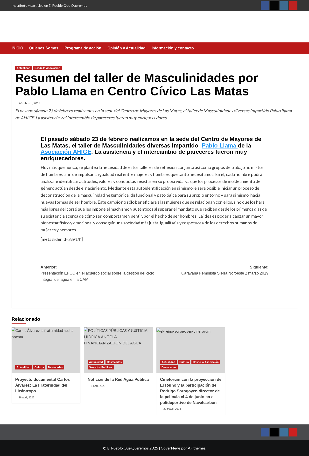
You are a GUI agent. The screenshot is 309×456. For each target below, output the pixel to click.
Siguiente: (224, 270)
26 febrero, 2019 (29, 103)
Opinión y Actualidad (126, 48)
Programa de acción (82, 48)
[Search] (295, 48)
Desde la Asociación (47, 68)
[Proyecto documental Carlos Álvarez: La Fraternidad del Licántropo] (46, 350)
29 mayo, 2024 (172, 408)
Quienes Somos (43, 48)
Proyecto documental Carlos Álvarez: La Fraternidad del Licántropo (42, 385)
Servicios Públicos (100, 367)
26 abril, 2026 (26, 397)
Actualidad (23, 68)
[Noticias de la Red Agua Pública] (118, 350)
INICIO (17, 48)
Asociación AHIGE (66, 151)
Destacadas (55, 367)
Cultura (39, 367)
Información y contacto (173, 48)
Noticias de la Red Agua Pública (118, 379)
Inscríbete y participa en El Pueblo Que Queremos (49, 5)
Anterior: (97, 273)
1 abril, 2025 (98, 385)
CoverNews (171, 448)
